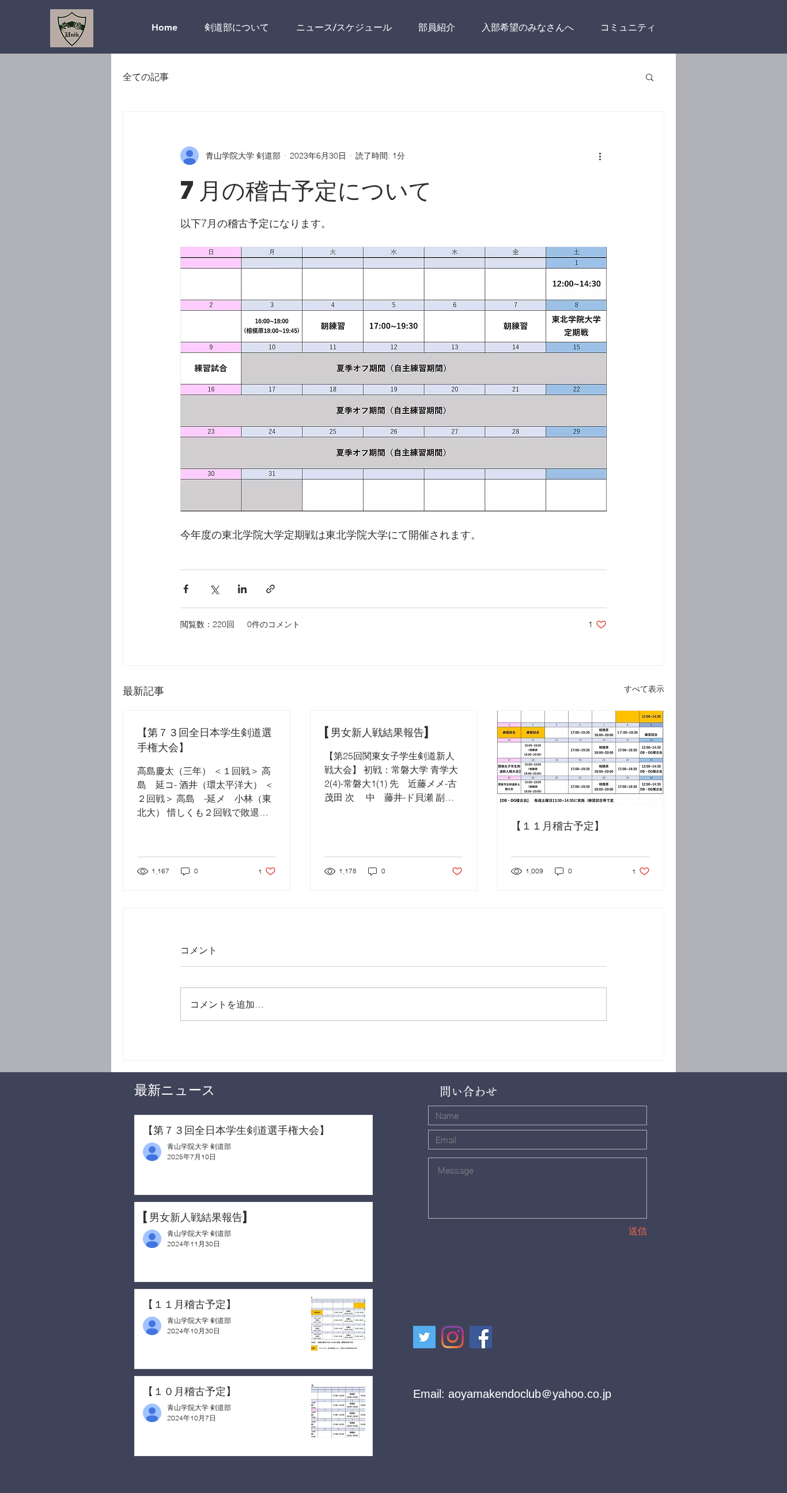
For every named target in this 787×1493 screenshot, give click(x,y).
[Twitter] (424, 1337)
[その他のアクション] (600, 156)
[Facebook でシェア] (185, 588)
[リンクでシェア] (270, 588)
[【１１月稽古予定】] (580, 757)
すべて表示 (644, 689)
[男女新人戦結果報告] (377, 732)
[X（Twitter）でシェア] (214, 588)
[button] (649, 76)
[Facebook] (481, 1337)
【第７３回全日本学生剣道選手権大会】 (204, 739)
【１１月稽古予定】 (557, 825)
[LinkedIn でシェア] (242, 588)
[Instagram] (452, 1337)
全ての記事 (146, 76)
